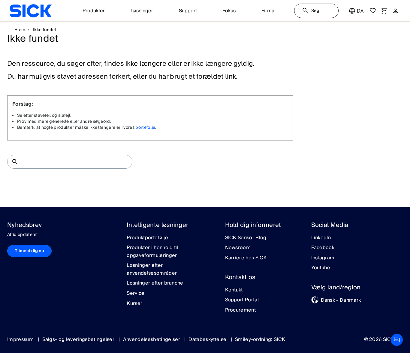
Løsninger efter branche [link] (155, 283)
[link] (31, 10)
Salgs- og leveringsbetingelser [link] (79, 339)
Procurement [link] (240, 310)
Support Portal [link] (242, 300)
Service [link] (135, 293)
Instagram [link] (323, 258)
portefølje (145, 127)
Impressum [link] (21, 339)
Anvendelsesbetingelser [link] (152, 339)
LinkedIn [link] (321, 238)
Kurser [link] (134, 304)
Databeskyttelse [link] (208, 339)
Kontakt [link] (234, 290)
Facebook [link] (323, 248)
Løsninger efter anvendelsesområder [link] (152, 269)
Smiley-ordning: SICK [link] (260, 339)
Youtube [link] (320, 268)
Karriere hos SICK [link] (246, 258)
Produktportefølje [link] (147, 238)
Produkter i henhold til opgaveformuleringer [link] (152, 251)
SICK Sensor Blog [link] (246, 238)
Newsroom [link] (238, 248)
